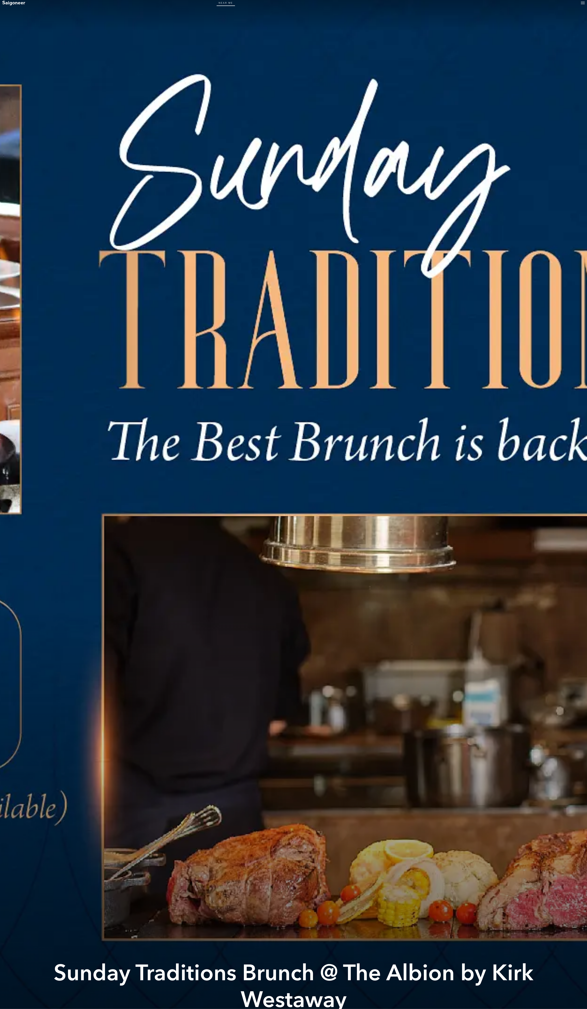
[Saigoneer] (13, 3)
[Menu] (583, 2)
